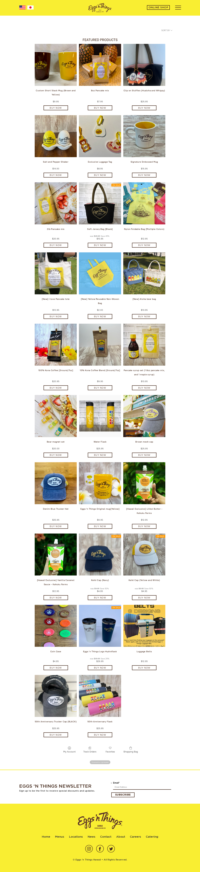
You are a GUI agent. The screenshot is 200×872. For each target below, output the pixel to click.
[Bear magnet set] (56, 416)
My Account (69, 751)
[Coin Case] (56, 626)
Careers (135, 836)
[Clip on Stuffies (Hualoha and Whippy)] (144, 65)
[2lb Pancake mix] (56, 203)
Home (46, 836)
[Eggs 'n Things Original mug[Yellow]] (100, 483)
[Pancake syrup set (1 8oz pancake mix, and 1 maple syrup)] (144, 345)
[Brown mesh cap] (144, 416)
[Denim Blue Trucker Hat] (56, 483)
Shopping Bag (130, 751)
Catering (152, 836)
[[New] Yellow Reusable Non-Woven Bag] (100, 273)
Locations (76, 836)
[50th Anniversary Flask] (100, 696)
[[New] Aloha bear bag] (144, 273)
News (91, 836)
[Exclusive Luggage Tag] (100, 136)
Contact (105, 836)
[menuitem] (22, 7)
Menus (59, 836)
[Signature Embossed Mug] (144, 136)
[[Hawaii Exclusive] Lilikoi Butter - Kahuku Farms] (144, 483)
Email (116, 783)
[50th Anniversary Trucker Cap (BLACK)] (56, 696)
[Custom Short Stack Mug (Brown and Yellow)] (56, 65)
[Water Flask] (100, 416)
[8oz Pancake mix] (100, 65)
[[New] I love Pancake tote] (56, 273)
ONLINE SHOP (158, 7)
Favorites (110, 751)
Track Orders (89, 751)
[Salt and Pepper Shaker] (56, 136)
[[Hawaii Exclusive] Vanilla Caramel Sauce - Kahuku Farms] (56, 554)
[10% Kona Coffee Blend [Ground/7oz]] (100, 345)
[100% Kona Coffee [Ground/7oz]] (56, 345)
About (120, 836)
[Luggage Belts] (144, 626)
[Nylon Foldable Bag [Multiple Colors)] (144, 203)
